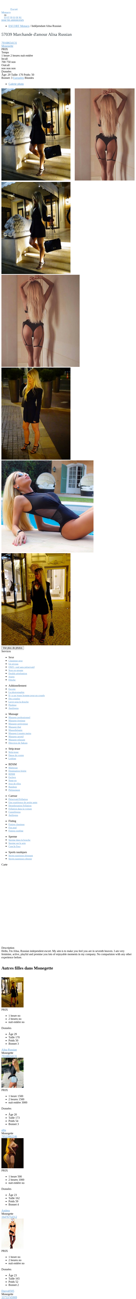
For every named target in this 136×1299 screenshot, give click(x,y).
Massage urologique (18, 723)
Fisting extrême (15, 830)
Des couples (14, 698)
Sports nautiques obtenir (20, 858)
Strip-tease (13, 752)
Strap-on (12, 780)
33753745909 (9, 1297)
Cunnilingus (14, 812)
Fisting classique (16, 824)
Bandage (12, 786)
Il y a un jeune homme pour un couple (26, 695)
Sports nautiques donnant (20, 855)
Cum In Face (14, 846)
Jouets (11, 676)
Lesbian (12, 758)
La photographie (16, 692)
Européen (18, 77)
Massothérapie (15, 730)
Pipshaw (12, 705)
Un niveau (13, 664)
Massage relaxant (16, 739)
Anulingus (13, 708)
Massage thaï (14, 727)
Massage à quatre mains (19, 733)
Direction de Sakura (17, 743)
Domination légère (17, 771)
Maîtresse (13, 767)
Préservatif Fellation (18, 799)
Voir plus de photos (12, 648)
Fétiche (12, 679)
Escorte (12, 689)
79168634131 (9, 42)
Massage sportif (16, 736)
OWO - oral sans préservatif (21, 667)
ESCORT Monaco (18, 25)
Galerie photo (16, 83)
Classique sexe (15, 660)
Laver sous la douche (18, 701)
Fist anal (12, 827)
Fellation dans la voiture (20, 808)
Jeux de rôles (14, 783)
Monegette (7, 45)
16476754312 (9, 1216)
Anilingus (13, 815)
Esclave (12, 777)
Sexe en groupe (15, 670)
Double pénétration (17, 673)
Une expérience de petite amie (22, 802)
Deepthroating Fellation (20, 805)
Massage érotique (16, 720)
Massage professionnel (19, 717)
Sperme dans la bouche (19, 840)
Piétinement (14, 790)
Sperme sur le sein (17, 843)
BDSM (11, 774)
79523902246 (9, 1136)
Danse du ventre (16, 755)
